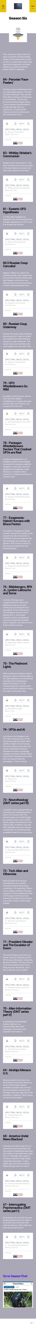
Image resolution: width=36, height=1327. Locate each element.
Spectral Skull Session (16, 1323)
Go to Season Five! (15, 1276)
